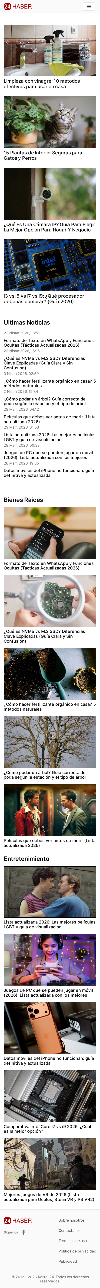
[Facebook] (24, 1232)
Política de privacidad (77, 1251)
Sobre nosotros (72, 1220)
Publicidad (68, 1261)
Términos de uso (73, 1241)
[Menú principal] (88, 6)
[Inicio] (18, 6)
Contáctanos (69, 1230)
